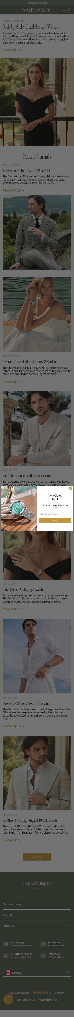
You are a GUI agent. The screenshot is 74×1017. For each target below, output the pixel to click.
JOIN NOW (55, 520)
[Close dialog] (71, 488)
